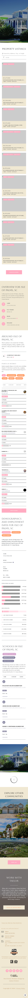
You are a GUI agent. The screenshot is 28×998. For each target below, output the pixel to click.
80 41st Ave (5, 393)
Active (5, 378)
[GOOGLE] (20, 970)
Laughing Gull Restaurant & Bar (9, 411)
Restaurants (12, 375)
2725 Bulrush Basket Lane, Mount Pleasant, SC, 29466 (14, 707)
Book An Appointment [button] (14, 907)
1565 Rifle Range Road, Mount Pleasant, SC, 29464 (14, 728)
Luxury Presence (14, 981)
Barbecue (4, 451)
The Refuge (5, 470)
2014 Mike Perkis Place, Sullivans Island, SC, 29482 (14, 687)
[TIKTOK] (17, 970)
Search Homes (14, 272)
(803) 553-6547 (8, 937)
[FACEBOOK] (7, 970)
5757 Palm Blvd (6, 413)
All (4, 375)
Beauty (12, 378)
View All (14, 862)
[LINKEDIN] (14, 970)
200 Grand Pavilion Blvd (8, 433)
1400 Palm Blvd (6, 491)
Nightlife (19, 378)
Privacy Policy (20, 988)
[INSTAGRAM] (10, 970)
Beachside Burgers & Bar (9, 431)
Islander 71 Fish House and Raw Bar (9, 391)
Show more (14, 510)
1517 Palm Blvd (6, 471)
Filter (7, 57)
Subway (4, 489)
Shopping (21, 375)
